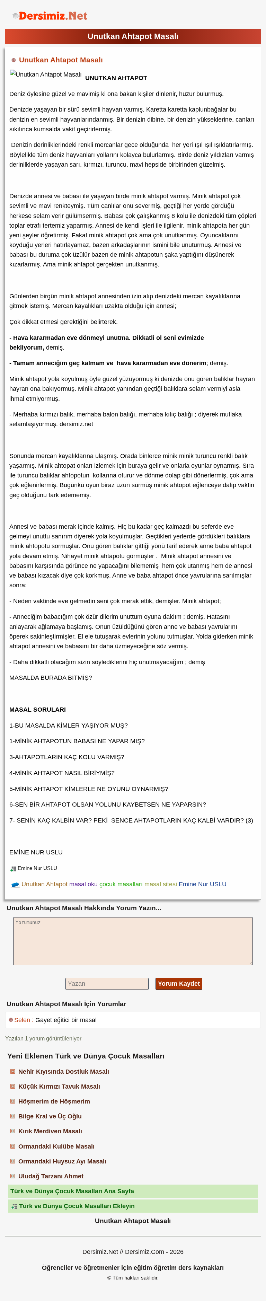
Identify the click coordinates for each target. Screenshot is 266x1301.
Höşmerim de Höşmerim (54, 1101)
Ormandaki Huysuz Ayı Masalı (62, 1161)
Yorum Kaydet (179, 983)
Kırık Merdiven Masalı (50, 1131)
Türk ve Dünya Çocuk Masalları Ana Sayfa (72, 1191)
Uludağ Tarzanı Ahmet (50, 1176)
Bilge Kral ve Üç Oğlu (50, 1116)
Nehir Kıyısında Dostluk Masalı (63, 1071)
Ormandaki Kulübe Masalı (56, 1146)
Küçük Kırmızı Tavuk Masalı (59, 1086)
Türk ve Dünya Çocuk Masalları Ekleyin (77, 1206)
